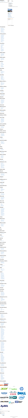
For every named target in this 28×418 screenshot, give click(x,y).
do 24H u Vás (10, 4)
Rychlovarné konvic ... (3, 224)
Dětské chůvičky (2, 193)
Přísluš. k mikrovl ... (2, 152)
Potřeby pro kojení (2, 194)
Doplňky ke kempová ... (3, 189)
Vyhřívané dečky (2, 199)
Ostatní (1, 65)
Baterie (1, 374)
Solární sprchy (2, 84)
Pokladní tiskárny (2, 211)
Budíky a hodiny (2, 141)
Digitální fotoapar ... (2, 118)
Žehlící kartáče (2, 205)
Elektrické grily (2, 126)
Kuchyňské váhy (2, 275)
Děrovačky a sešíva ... (3, 353)
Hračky (1, 138)
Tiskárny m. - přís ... (2, 167)
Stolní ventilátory (2, 286)
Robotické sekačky (2, 233)
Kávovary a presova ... (3, 219)
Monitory (2, 47)
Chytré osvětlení (2, 248)
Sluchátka (2, 73)
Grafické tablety (2, 44)
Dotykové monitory (2, 209)
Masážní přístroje (2, 198)
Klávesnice (2, 45)
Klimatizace (2, 284)
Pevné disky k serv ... (3, 343)
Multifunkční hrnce (2, 107)
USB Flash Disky (2, 50)
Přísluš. (1, 370)
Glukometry (2, 315)
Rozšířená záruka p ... (3, 359)
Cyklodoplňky (2, 92)
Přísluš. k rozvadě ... (2, 332)
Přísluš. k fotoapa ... (2, 121)
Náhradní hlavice (2, 324)
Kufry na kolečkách (2, 309)
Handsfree (2, 77)
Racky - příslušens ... (2, 346)
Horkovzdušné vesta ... (3, 265)
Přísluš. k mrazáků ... (2, 160)
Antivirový (2, 62)
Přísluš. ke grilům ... (2, 127)
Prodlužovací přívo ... (3, 102)
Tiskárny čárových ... (3, 214)
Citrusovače (2, 180)
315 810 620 (10, 12)
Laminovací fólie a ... (2, 356)
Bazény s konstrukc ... (3, 82)
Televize (2, 253)
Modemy (2, 46)
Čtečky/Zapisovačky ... (3, 208)
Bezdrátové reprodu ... (3, 71)
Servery (1, 348)
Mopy (1, 269)
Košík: (0, 412)
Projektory (2, 122)
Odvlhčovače (2, 88)
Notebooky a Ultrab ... (3, 29)
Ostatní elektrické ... (3, 101)
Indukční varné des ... (3, 281)
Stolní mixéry (2, 157)
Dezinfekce (2, 314)
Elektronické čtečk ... (3, 53)
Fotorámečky (2, 142)
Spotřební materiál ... (3, 165)
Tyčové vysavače (2, 295)
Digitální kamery (2, 119)
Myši (1, 48)
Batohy (1, 188)
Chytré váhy (2, 183)
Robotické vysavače (2, 294)
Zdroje (1, 41)
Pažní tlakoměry (2, 262)
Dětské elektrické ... (2, 323)
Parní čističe (2, 270)
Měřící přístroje (2, 100)
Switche (1, 337)
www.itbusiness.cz (10, 13)
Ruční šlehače (2, 155)
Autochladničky (2, 149)
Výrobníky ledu (2, 225)
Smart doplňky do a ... (3, 79)
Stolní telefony (2, 360)
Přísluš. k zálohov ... (2, 345)
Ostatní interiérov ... (3, 143)
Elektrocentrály (2, 99)
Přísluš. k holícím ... (2, 133)
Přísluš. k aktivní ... (2, 331)
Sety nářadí (2, 103)
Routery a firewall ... (2, 334)
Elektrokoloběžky (2, 111)
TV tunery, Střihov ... (3, 40)
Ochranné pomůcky (2, 316)
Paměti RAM (2, 37)
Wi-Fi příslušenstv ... (2, 339)
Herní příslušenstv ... (3, 364)
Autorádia (2, 76)
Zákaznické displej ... (2, 215)
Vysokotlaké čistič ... (3, 305)
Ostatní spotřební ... (3, 377)
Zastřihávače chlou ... (3, 134)
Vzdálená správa (2, 66)
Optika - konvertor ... (3, 329)
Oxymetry (2, 317)
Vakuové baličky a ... (2, 278)
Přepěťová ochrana (2, 378)
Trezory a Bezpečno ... (3, 299)
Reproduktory (2, 49)
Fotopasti (2, 298)
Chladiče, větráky (2, 35)
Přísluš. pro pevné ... (2, 38)
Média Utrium (2, 342)
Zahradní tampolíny (2, 95)
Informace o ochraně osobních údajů (11, 17)
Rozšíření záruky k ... (2, 163)
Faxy (1, 354)
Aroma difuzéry (2, 87)
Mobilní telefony (2, 58)
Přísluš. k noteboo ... (2, 30)
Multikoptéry (2, 369)
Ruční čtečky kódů (2, 213)
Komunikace (2, 355)
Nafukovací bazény (2, 83)
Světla (1, 190)
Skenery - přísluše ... (2, 164)
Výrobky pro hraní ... (2, 371)
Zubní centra (2, 325)
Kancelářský (2, 63)
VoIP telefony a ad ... (3, 361)
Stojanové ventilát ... (3, 285)
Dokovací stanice (2, 28)
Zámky (1, 300)
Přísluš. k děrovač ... (2, 357)
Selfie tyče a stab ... (2, 55)
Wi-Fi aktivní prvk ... (2, 338)
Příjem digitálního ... (2, 252)
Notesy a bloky (2, 236)
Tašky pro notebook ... (3, 32)
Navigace (2, 78)
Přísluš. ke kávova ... (2, 221)
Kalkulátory (2, 376)
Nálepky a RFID (2, 210)
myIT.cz (0, 409)
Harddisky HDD (2, 36)
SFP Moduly (2, 335)
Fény (1, 203)
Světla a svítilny (2, 249)
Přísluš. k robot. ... (2, 292)
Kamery (1, 328)
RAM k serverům (2, 347)
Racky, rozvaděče (2, 333)
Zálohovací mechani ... (3, 349)
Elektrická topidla (2, 256)
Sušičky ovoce (2, 277)
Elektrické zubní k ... (2, 368)
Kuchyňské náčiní (2, 274)
